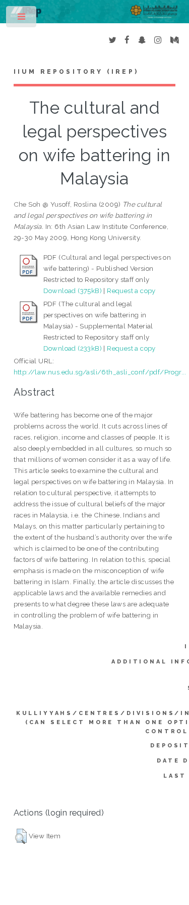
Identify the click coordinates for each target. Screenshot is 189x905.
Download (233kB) (72, 348)
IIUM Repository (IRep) (76, 71)
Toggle (22, 19)
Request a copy (131, 291)
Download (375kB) (72, 291)
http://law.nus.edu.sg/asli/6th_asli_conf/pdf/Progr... (100, 372)
